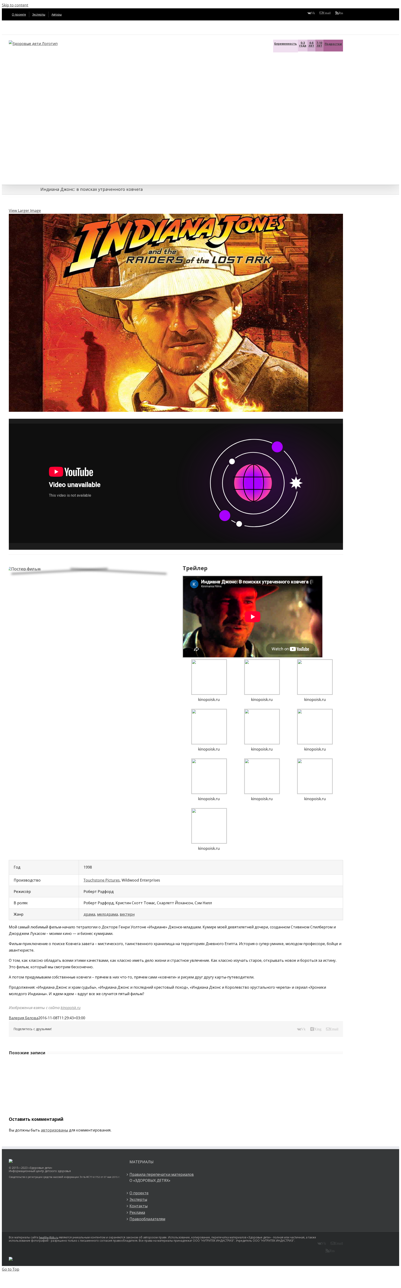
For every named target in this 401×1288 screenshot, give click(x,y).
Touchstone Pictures (102, 880)
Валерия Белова (23, 1017)
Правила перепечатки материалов (161, 1174)
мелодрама (107, 914)
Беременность (285, 44)
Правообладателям (147, 1218)
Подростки (333, 44)
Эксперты (138, 1199)
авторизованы (54, 1130)
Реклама (137, 1212)
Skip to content (15, 5)
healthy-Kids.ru (48, 1237)
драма (89, 914)
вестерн (127, 914)
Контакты (138, 1205)
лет (311, 44)
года (302, 44)
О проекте (139, 1192)
